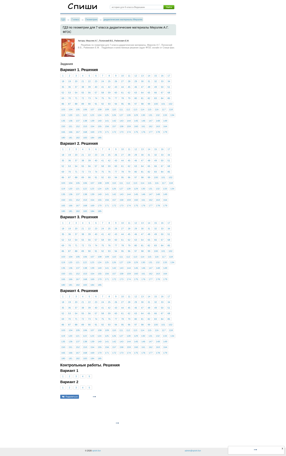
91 (96, 104)
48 (149, 87)
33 (162, 81)
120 (70, 115)
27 (122, 81)
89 (82, 104)
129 (136, 115)
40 (96, 87)
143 (121, 120)
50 (162, 87)
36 (69, 87)
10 (122, 75)
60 (116, 92)
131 (150, 115)
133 (165, 115)
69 (63, 98)
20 (76, 81)
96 (129, 104)
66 (155, 92)
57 (96, 92)
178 (158, 132)
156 (107, 126)
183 (85, 137)
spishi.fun (96, 451)
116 (157, 109)
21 (82, 81)
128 (129, 115)
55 (82, 92)
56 (89, 92)
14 (149, 75)
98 (142, 104)
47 (142, 87)
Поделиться (72, 396)
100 (156, 104)
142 (114, 120)
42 (109, 87)
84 (162, 98)
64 (142, 92)
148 (158, 120)
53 (69, 92)
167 (78, 132)
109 (107, 109)
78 (122, 98)
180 (63, 137)
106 (85, 109)
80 (135, 98)
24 (102, 81)
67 (162, 92)
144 (129, 120)
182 (78, 137)
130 (143, 115)
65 (149, 92)
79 (129, 98)
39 (89, 87)
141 (107, 120)
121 (78, 115)
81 (142, 98)
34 (168, 81)
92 (102, 104)
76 (109, 98)
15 (155, 75)
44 (122, 87)
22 (89, 81)
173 (121, 132)
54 (76, 92)
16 (162, 75)
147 (151, 120)
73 (89, 98)
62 (129, 92)
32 (155, 81)
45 (129, 87)
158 (121, 126)
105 (78, 109)
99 (149, 104)
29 (135, 81)
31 (149, 81)
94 (116, 104)
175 (136, 132)
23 (96, 81)
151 (70, 126)
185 (100, 137)
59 (109, 92)
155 (100, 126)
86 (63, 104)
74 (96, 98)
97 (135, 104)
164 (165, 126)
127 (121, 115)
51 (168, 87)
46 (135, 87)
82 (149, 98)
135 (63, 120)
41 (102, 87)
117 (164, 109)
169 (92, 132)
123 (92, 115)
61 (122, 92)
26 (116, 81)
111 (121, 109)
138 (85, 120)
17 (168, 75)
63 (135, 92)
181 (70, 137)
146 (143, 120)
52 (63, 92)
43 (116, 87)
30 (142, 81)
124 (99, 115)
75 (102, 98)
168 (85, 132)
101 (163, 104)
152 (78, 126)
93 (109, 104)
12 (135, 75)
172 (114, 132)
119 (63, 115)
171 (107, 132)
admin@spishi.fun (193, 451)
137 (78, 120)
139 (92, 120)
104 (70, 109)
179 (165, 132)
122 (85, 115)
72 (82, 98)
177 (151, 132)
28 (129, 81)
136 (70, 120)
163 (158, 126)
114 (142, 109)
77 (116, 98)
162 (151, 126)
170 (100, 132)
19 (69, 81)
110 (114, 109)
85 (168, 98)
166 (70, 132)
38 (82, 87)
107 (92, 109)
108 (100, 109)
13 (142, 75)
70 (69, 98)
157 (114, 126)
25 (109, 81)
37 (76, 87)
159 (129, 126)
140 (100, 120)
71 (76, 98)
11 (129, 75)
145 (136, 120)
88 (76, 104)
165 (63, 132)
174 (129, 132)
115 (149, 109)
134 (172, 115)
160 (136, 126)
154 (92, 126)
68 (168, 92)
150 (63, 126)
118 (171, 109)
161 (143, 126)
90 (89, 104)
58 (102, 92)
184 (92, 137)
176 (143, 132)
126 (114, 115)
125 (107, 115)
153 (85, 126)
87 (69, 104)
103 (63, 109)
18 (63, 81)
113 (135, 109)
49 (155, 87)
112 (128, 109)
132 (158, 115)
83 (155, 98)
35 (63, 87)
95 (122, 104)
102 (170, 104)
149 (165, 120)
